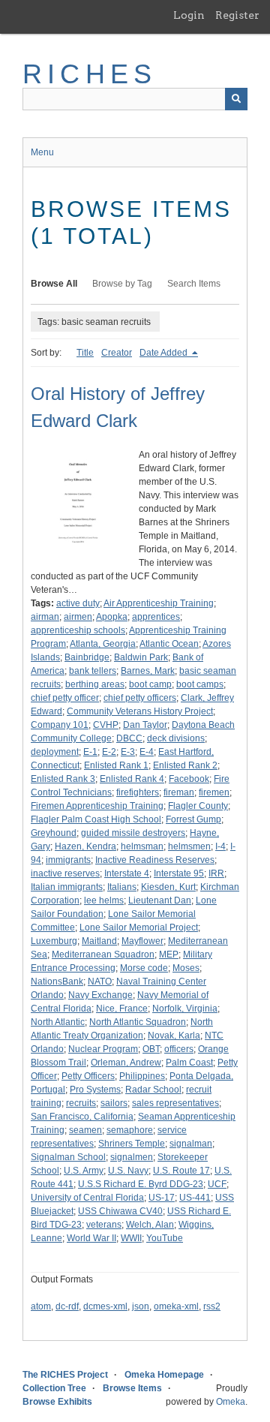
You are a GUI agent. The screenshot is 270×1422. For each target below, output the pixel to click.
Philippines (142, 1076)
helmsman (142, 846)
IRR (216, 873)
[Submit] (236, 99)
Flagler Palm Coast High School (96, 819)
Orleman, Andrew (126, 1062)
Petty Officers (88, 1076)
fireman (179, 792)
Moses (186, 968)
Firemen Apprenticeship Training (97, 806)
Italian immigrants (67, 887)
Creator (116, 352)
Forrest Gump (193, 819)
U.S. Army (84, 1170)
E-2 (109, 752)
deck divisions (176, 738)
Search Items (193, 283)
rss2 (211, 1306)
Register (237, 15)
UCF (217, 1184)
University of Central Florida (87, 1197)
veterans (104, 1224)
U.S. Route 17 (181, 1170)
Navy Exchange (100, 995)
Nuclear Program (103, 1049)
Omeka (230, 1401)
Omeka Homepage (164, 1374)
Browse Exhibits (57, 1401)
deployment (55, 752)
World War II (91, 1238)
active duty (78, 603)
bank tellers (92, 671)
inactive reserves (65, 873)
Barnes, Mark (148, 671)
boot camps (200, 684)
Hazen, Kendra (85, 846)
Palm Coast (189, 1062)
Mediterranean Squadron (103, 954)
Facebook (189, 779)
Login (189, 15)
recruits (81, 1103)
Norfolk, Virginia (185, 1008)
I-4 (220, 846)
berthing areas (94, 684)
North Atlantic (58, 1022)
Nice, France (122, 1008)
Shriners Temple (131, 1143)
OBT (151, 1049)
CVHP (105, 725)
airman (45, 617)
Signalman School (68, 1157)
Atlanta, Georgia (103, 644)
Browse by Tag (122, 283)
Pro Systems (95, 1089)
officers (179, 1049)
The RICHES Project (65, 1374)
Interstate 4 (126, 873)
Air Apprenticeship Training (159, 603)
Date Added (165, 352)
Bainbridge (87, 657)
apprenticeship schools (78, 630)
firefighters (137, 792)
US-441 (195, 1197)
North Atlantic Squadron (137, 1022)
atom (41, 1306)
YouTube (164, 1238)
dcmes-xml (105, 1306)
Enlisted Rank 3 (63, 779)
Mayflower (143, 941)
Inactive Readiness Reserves (154, 860)
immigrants (68, 860)
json (140, 1306)
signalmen (131, 1157)
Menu (42, 152)
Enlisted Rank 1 (116, 765)
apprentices (156, 617)
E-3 (128, 752)
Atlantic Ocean (169, 644)
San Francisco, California (82, 1116)
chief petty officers (140, 698)
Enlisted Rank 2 (185, 765)
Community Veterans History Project (140, 711)
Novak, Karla (174, 1035)
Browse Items (132, 1388)
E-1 (90, 752)
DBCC (129, 738)
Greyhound (53, 833)
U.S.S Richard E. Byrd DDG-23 (140, 1184)
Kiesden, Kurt (168, 887)
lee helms (104, 900)
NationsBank (57, 981)
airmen (78, 617)
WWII (131, 1238)
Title (85, 352)
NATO (100, 981)
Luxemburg (54, 941)
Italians (121, 887)
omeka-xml (176, 1306)
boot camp (150, 684)
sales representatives (175, 1103)
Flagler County (198, 806)
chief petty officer (65, 698)
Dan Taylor (145, 725)
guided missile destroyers (133, 833)
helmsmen (189, 846)
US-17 (161, 1197)
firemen (214, 792)
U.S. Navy (128, 1170)
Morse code (144, 968)
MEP (168, 954)
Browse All (54, 283)
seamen (85, 1130)
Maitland (99, 941)
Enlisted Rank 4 (132, 779)
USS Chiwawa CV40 (120, 1211)
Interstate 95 (179, 873)
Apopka (112, 617)
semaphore (129, 1130)
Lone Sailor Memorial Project (139, 927)
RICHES (89, 74)
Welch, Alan (150, 1224)
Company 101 (59, 725)
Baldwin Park (141, 657)
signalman (191, 1143)
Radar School (153, 1089)
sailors (114, 1103)
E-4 (147, 752)
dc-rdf (67, 1306)
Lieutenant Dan (159, 900)
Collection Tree (54, 1388)
